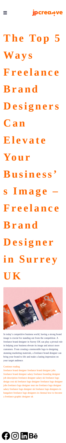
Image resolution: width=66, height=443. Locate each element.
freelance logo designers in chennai (30, 393)
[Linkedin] (24, 436)
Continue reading (11, 366)
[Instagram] (15, 436)
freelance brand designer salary (18, 374)
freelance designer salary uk (31, 378)
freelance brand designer (15, 370)
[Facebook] (6, 436)
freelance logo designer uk (22, 389)
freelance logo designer (29, 381)
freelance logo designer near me (23, 385)
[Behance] (33, 436)
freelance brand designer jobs (41, 370)
